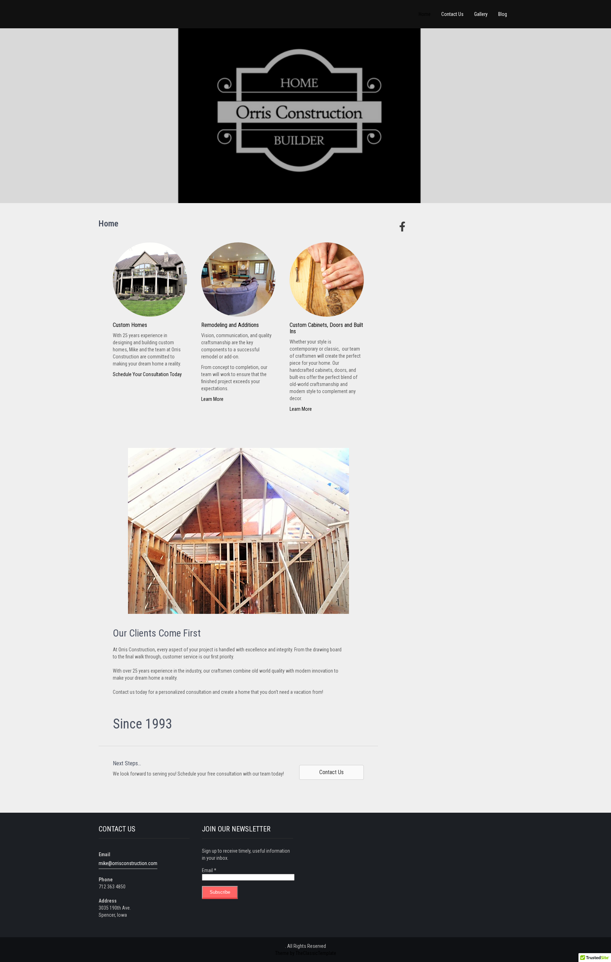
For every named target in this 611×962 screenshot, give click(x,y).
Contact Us (452, 14)
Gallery (481, 14)
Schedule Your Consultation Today (147, 374)
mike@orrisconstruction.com (128, 863)
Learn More (212, 399)
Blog (502, 14)
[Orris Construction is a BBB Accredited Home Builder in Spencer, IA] (406, 268)
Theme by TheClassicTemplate (305, 953)
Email (209, 870)
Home (425, 14)
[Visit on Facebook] (401, 227)
